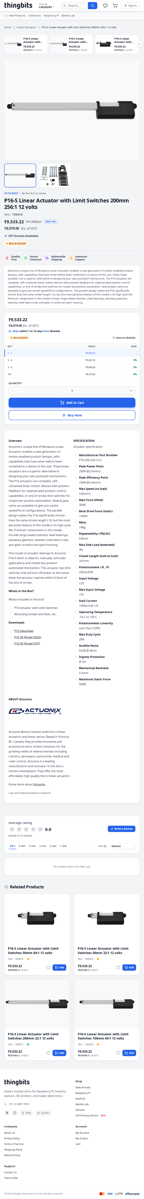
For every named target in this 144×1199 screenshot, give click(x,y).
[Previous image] (8, 110)
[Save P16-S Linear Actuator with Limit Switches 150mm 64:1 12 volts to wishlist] (118, 1053)
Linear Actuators (26, 27)
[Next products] (139, 44)
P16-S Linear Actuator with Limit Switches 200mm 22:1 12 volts (33, 1036)
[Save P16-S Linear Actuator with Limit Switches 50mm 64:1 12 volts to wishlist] (48, 967)
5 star (22, 846)
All (12, 846)
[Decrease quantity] (13, 391)
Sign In (132, 5)
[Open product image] (72, 110)
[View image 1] (20, 175)
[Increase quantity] (131, 391)
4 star (32, 846)
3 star (42, 846)
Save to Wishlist (125, 337)
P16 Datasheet (24, 631)
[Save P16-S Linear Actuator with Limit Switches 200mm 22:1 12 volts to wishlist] (48, 1053)
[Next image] (135, 110)
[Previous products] (5, 44)
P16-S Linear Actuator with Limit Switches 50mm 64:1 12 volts (33, 950)
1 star (63, 846)
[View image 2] (55, 175)
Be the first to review (34, 193)
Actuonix (11, 193)
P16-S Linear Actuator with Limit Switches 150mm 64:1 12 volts (103, 1036)
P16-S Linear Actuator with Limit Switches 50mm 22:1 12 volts (103, 950)
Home (7, 27)
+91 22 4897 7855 (19, 1104)
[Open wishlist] (105, 5)
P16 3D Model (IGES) (27, 637)
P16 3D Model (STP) (27, 643)
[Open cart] (115, 5)
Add (61, 967)
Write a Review (123, 828)
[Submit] (92, 5)
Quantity (15, 383)
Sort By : (103, 846)
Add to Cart (75, 402)
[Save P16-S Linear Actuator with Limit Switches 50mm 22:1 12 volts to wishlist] (118, 967)
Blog (28, 1112)
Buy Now (75, 415)
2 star (53, 846)
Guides (45, 1112)
